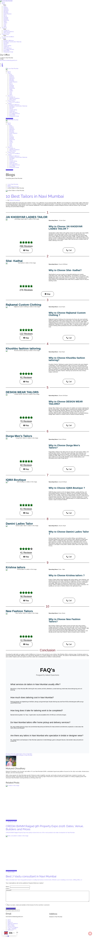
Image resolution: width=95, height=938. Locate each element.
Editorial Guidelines (8, 31)
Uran (4, 25)
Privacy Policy (5, 34)
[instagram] (2, 63)
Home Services (7, 48)
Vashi (4, 26)
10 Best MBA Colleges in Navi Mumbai (19, 755)
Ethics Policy (6, 33)
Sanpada (5, 19)
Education (6, 43)
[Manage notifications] (90, 933)
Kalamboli (6, 10)
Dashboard (10, 930)
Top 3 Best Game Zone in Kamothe (19, 754)
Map (27, 250)
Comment (9, 890)
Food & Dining (7, 45)
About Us (4, 27)
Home (3, 2)
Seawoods (6, 20)
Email (7, 888)
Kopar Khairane (7, 14)
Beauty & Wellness (8, 40)
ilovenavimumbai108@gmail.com (8, 60)
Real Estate (6, 50)
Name (8, 886)
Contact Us (6, 30)
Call (70, 250)
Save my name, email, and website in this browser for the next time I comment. (28, 905)
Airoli (4, 6)
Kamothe (5, 11)
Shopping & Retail (8, 52)
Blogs (3, 3)
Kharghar (5, 12)
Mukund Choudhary (14, 200)
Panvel (5, 16)
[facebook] (2, 64)
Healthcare (6, 46)
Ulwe (4, 24)
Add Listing (9, 118)
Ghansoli (5, 8)
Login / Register (12, 928)
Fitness (5, 44)
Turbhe (5, 22)
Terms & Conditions (8, 36)
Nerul (5, 15)
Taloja (4, 21)
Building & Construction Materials (12, 41)
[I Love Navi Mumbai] (47, 1)
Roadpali (5, 17)
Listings (4, 38)
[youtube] (2, 66)
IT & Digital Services (8, 49)
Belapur (5, 7)
